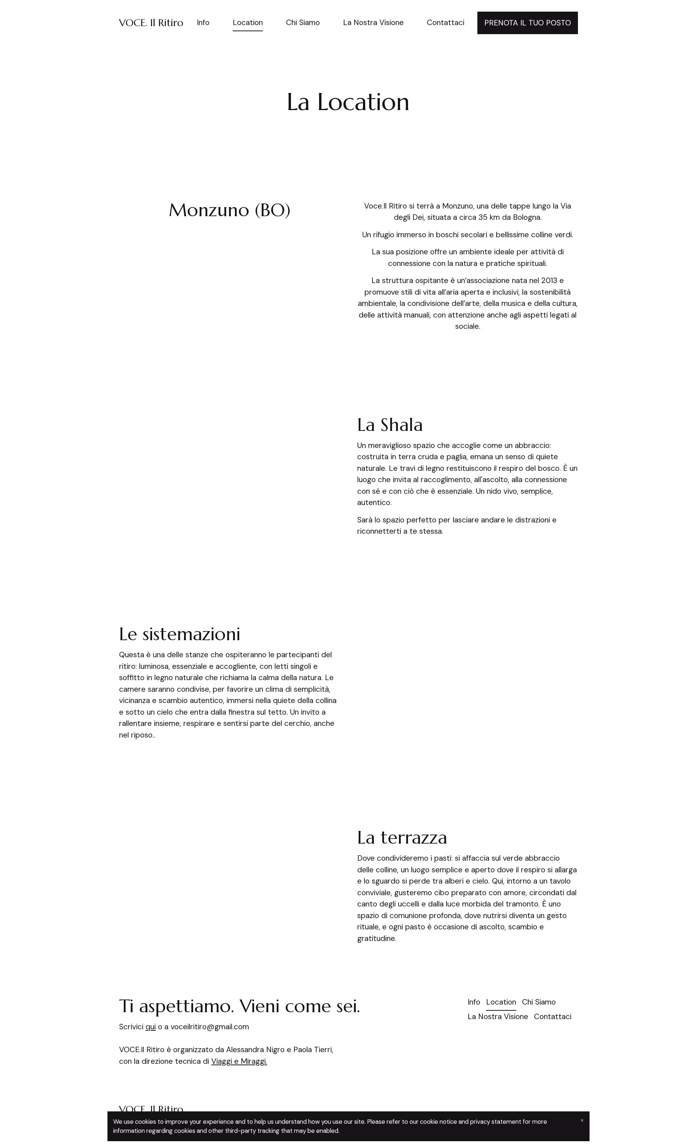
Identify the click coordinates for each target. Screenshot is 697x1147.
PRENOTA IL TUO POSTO (527, 23)
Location (248, 22)
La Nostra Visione (373, 22)
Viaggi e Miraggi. (239, 1061)
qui (151, 1027)
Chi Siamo (303, 22)
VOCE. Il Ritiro (151, 22)
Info (203, 22)
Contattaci (445, 22)
